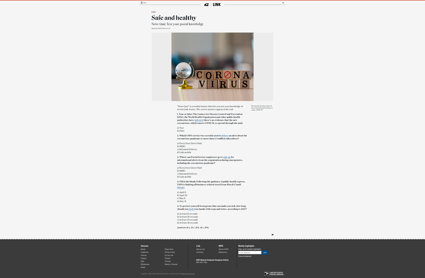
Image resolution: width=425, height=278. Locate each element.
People (167, 258)
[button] (282, 2)
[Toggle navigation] (142, 3)
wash (191, 209)
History (143, 258)
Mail (142, 261)
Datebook (144, 252)
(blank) (180, 187)
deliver (225, 135)
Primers (168, 261)
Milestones (145, 264)
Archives (199, 252)
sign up (226, 157)
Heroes (144, 255)
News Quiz (169, 249)
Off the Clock (170, 252)
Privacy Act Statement (244, 256)
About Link (200, 249)
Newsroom (223, 252)
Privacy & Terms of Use (188, 274)
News (154, 12)
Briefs (143, 249)
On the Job (169, 255)
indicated (198, 120)
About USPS (224, 249)
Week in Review (171, 264)
